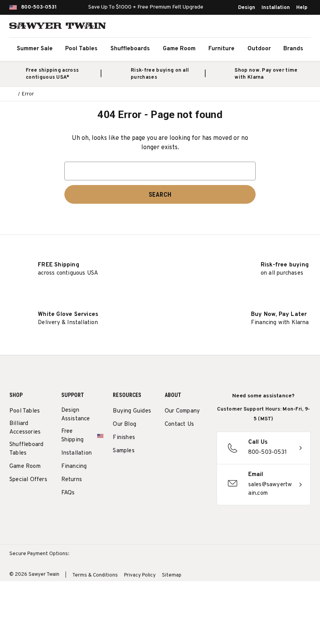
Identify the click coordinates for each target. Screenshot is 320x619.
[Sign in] (284, 27)
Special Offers (28, 479)
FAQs (68, 493)
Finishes (124, 437)
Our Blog (124, 424)
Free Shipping (72, 436)
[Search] (267, 27)
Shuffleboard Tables (26, 449)
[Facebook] (183, 444)
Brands (293, 49)
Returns (71, 479)
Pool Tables (81, 49)
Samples (123, 451)
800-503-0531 (39, 7)
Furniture (221, 49)
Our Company (182, 411)
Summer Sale (35, 49)
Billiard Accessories (25, 428)
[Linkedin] (183, 463)
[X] (169, 463)
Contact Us (179, 424)
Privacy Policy (140, 575)
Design (246, 8)
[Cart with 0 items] (302, 27)
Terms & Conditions (95, 575)
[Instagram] (169, 444)
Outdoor (259, 49)
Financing (74, 466)
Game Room (179, 49)
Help (302, 8)
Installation (275, 8)
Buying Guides (132, 411)
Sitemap (171, 575)
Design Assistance (75, 415)
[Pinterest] (198, 444)
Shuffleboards (130, 49)
